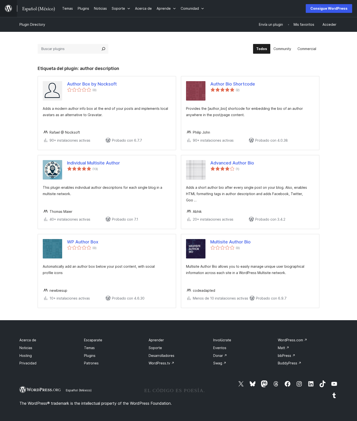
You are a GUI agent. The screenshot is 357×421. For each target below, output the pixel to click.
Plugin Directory (32, 24)
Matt (283, 348)
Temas (89, 348)
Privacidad (27, 363)
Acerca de (27, 340)
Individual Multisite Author (93, 162)
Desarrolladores (161, 355)
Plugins (89, 355)
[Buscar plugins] (103, 49)
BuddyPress (289, 363)
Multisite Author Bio (230, 241)
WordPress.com (292, 340)
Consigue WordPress (329, 8)
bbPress (286, 355)
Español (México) (79, 390)
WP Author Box (82, 241)
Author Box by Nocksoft (92, 83)
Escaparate (93, 340)
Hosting (25, 355)
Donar (220, 355)
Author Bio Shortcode (232, 83)
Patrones (91, 363)
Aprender (156, 340)
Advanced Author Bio (232, 162)
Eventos (219, 348)
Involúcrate (222, 340)
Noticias (25, 348)
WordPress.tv (161, 363)
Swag (219, 363)
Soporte (155, 348)
